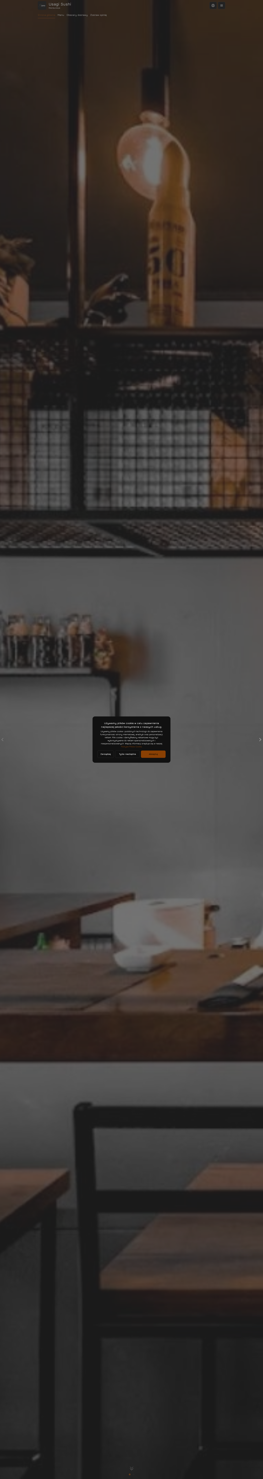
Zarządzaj (105, 754)
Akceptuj (153, 754)
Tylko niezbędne (127, 754)
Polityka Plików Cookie (131, 746)
